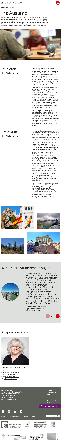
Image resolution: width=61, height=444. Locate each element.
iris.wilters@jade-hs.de (12, 377)
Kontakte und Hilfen (52, 400)
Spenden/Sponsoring (52, 396)
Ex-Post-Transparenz (52, 398)
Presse (49, 394)
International (4, 7)
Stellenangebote (51, 392)
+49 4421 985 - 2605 (10, 379)
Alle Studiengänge (51, 406)
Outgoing (12, 7)
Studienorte (50, 390)
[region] (30, 292)
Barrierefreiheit (51, 402)
